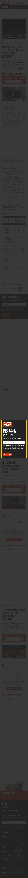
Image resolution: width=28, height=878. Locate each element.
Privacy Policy (13, 447)
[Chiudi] (24, 422)
